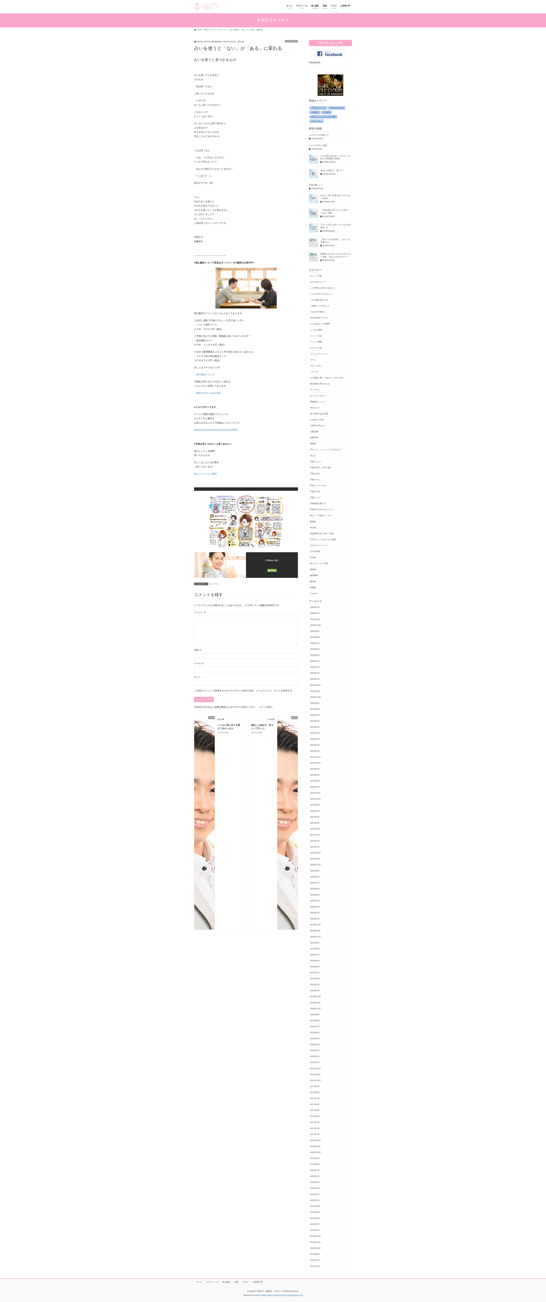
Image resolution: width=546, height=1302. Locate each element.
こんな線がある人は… (320, 300)
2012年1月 (315, 1266)
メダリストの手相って (319, 135)
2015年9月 (315, 1212)
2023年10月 (315, 763)
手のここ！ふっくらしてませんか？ (326, 449)
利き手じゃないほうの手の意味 (324, 117)
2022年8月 (315, 781)
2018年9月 (315, 1014)
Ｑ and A (314, 593)
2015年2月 (315, 1224)
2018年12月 (315, 996)
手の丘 (313, 455)
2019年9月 (315, 943)
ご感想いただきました (320, 306)
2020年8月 (315, 877)
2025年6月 (315, 649)
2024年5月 (315, 727)
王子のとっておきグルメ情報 (323, 539)
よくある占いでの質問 (320, 324)
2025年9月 (315, 631)
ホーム (199, 1282)
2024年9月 (315, 703)
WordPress (257, 1295)
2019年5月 (315, 966)
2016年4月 (315, 1182)
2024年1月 (315, 751)
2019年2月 (315, 984)
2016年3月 (315, 1188)
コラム (313, 360)
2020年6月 (315, 889)
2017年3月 (315, 1122)
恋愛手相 (314, 437)
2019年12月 (315, 924)
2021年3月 (315, 835)
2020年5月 (315, 895)
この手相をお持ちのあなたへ (323, 288)
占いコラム (291, 41)
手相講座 (326, 112)
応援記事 (314, 431)
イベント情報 (316, 342)
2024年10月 (315, 697)
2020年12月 (315, 853)
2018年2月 (315, 1056)
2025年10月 (315, 625)
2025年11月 (315, 619)
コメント (200, 612)
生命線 (313, 557)
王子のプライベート (319, 545)
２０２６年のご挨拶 (318, 145)
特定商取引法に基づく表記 (322, 533)
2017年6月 (315, 1104)
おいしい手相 (316, 276)
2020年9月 (315, 871)
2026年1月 (315, 613)
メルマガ (314, 372)
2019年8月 (315, 949)
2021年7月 (315, 811)
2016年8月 (315, 1164)
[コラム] (204, 823)
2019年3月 (315, 978)
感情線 (313, 443)
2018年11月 (315, 1002)
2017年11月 (315, 1074)
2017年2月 (315, 1128)
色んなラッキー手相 (319, 563)
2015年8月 (315, 1218)
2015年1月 (315, 1230)
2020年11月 (315, 859)
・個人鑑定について (204, 374)
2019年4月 (315, 972)
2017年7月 (315, 1098)
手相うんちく (316, 461)
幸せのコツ (315, 408)
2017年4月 (315, 1116)
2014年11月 (315, 1242)
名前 (197, 650)
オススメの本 (316, 348)
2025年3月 (315, 667)
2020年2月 (315, 913)
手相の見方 (315, 473)
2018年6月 (315, 1032)
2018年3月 (315, 1050)
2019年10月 (315, 937)
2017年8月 (315, 1092)
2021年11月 (315, 793)
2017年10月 (315, 1080)
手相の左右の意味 (337, 108)
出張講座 (315, 112)
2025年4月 (315, 661)
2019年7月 (315, 955)
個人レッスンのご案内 (205, 474)
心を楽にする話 (317, 419)
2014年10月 (315, 1248)
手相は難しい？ (316, 185)
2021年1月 (315, 847)
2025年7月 (315, 643)
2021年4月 (315, 829)
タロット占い (317, 121)
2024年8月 (315, 709)
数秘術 (313, 521)
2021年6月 (315, 817)
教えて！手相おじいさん (321, 515)
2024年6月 (315, 721)
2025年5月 (315, 655)
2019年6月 (315, 960)
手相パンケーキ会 (318, 485)
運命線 (313, 569)
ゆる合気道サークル (319, 318)
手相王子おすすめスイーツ (322, 509)
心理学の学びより (318, 425)
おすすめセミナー (318, 282)
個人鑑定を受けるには (320, 383)
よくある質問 (316, 330)
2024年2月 (315, 745)
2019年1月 (315, 990)
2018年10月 (315, 1008)
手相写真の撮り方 (318, 503)
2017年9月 (315, 1086)
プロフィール (212, 1282)
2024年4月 (315, 733)
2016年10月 (315, 1152)
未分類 (313, 527)
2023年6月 (315, 769)
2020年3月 (315, 907)
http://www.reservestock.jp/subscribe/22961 (216, 430)
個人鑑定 (226, 1282)
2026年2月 (315, 607)
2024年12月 (315, 685)
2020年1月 (315, 919)
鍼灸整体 (314, 575)
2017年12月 (315, 1068)
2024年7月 (315, 715)
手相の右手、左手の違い (321, 467)
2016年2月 (315, 1194)
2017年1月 (315, 1134)
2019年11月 (315, 930)
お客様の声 (258, 1282)
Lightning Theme (272, 1295)
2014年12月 (315, 1236)
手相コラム (315, 479)
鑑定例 (313, 581)
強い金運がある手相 (319, 414)
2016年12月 (315, 1140)
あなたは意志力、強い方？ (332, 170)
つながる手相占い (318, 312)
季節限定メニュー (318, 402)
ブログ (246, 1282)
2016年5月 (315, 1176)
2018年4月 (315, 1044)
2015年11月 (315, 1206)
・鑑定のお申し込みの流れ (207, 393)
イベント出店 (316, 336)
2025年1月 (315, 679)
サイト (197, 677)
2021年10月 (315, 799)
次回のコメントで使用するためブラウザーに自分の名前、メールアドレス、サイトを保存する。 (245, 690)
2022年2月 (315, 787)
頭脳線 (313, 587)
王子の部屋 (315, 551)
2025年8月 (315, 637)
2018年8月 (315, 1020)
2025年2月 (315, 673)
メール (199, 663)
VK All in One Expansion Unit (292, 1295)
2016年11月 (315, 1146)
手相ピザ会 (315, 491)
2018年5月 (315, 1038)
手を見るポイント (318, 108)
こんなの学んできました (321, 294)
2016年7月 (315, 1170)
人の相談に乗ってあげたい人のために (327, 378)
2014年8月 (315, 1254)
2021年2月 (315, 841)
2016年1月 (315, 1200)
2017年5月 (315, 1110)
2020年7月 (315, 883)
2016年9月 (315, 1158)
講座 (236, 1282)
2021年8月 (315, 805)
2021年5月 (315, 823)
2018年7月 (315, 1026)
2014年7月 (315, 1260)
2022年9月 (315, 775)
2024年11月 (315, 691)
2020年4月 (315, 901)
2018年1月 (315, 1062)
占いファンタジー (318, 396)
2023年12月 (315, 757)
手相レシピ (315, 497)
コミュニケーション (319, 354)
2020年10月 (315, 865)
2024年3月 (315, 739)
